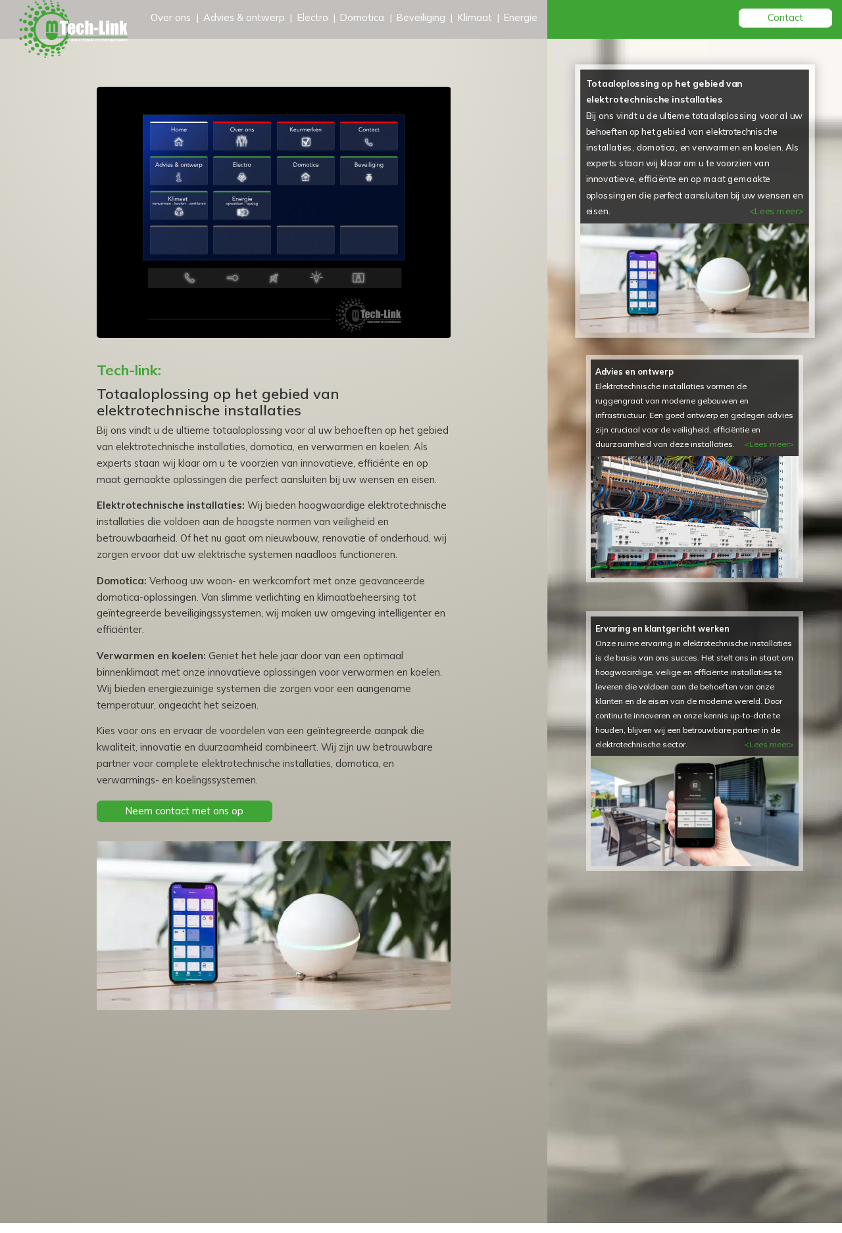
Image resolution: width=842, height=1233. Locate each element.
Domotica (362, 17)
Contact (785, 17)
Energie (520, 17)
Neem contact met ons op (184, 810)
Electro (312, 17)
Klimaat (475, 17)
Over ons (171, 17)
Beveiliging (421, 17)
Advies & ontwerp (244, 17)
